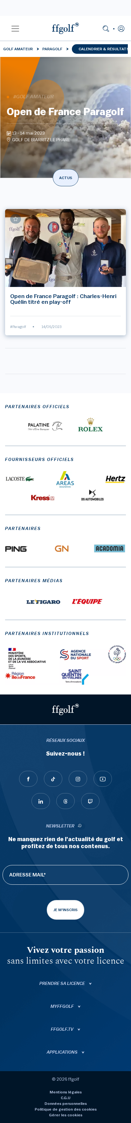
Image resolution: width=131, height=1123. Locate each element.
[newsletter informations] (79, 826)
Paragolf (52, 49)
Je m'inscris (65, 910)
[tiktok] (53, 779)
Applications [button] (63, 1052)
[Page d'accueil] (65, 28)
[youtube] (102, 779)
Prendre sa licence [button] (62, 983)
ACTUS (65, 178)
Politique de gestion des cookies (66, 1109)
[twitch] (90, 801)
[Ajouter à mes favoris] (15, 219)
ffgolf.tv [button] (62, 1029)
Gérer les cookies (65, 1115)
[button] (15, 28)
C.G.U (65, 1098)
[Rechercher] (106, 28)
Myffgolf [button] (63, 1006)
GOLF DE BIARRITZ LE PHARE (41, 140)
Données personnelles (66, 1104)
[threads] (65, 801)
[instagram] (78, 779)
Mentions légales (66, 1092)
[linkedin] (40, 801)
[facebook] (28, 779)
